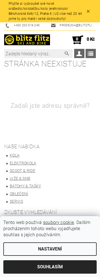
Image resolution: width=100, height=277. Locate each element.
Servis (16, 201)
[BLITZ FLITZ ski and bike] (27, 40)
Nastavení (50, 249)
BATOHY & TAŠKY (25, 186)
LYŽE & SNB (20, 178)
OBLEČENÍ (19, 194)
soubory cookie (58, 222)
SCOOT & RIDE (22, 170)
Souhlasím (50, 266)
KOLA (14, 155)
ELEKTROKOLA (23, 163)
